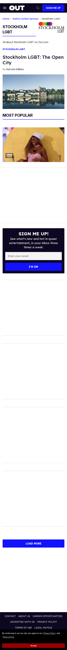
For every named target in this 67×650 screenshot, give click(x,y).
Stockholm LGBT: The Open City (33, 59)
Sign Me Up (53, 7)
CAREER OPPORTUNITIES (47, 616)
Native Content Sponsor (26, 18)
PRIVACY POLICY (47, 621)
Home (6, 18)
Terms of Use (8, 637)
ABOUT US (24, 616)
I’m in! (33, 266)
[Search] (38, 8)
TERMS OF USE (23, 627)
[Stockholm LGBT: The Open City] (33, 91)
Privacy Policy (49, 633)
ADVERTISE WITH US (22, 621)
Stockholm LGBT (14, 49)
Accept (34, 646)
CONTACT (10, 616)
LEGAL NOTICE (43, 627)
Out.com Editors (15, 69)
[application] (33, 144)
